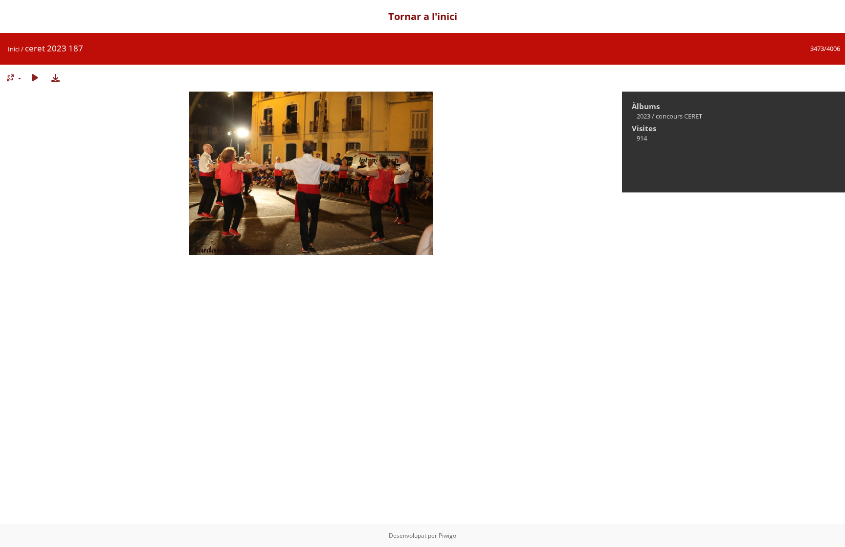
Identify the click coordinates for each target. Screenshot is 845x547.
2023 (643, 116)
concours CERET (679, 116)
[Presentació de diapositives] (34, 77)
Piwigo (447, 535)
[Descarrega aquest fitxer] (55, 77)
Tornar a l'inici (422, 16)
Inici (14, 49)
